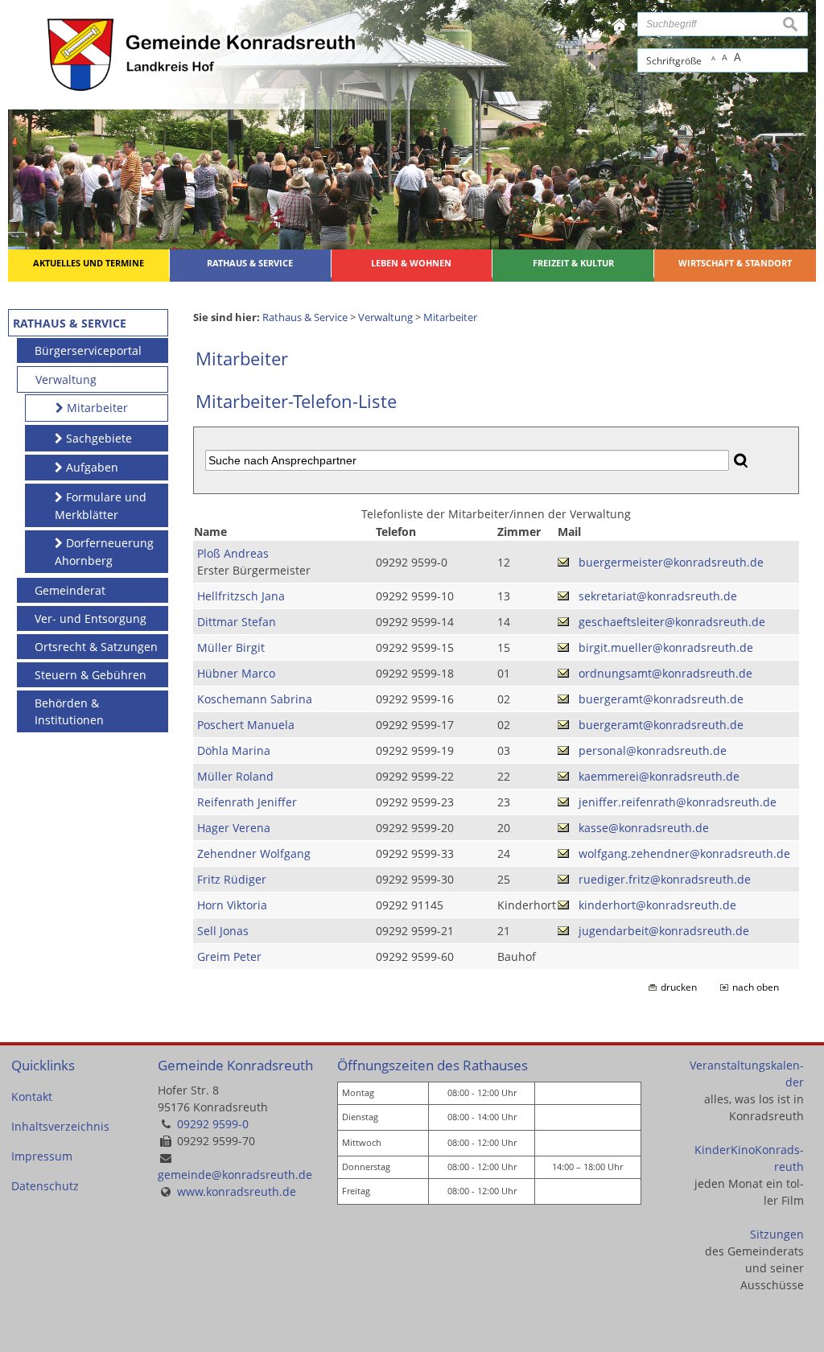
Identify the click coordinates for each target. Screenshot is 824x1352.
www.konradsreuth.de (236, 1191)
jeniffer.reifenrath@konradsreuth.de (678, 802)
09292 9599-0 (213, 1123)
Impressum (41, 1156)
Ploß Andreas (233, 553)
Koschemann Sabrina (254, 699)
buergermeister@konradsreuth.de (671, 562)
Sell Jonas (223, 930)
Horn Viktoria (232, 905)
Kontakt (31, 1096)
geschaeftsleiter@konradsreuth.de (672, 621)
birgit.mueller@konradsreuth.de (666, 647)
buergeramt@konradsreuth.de (661, 699)
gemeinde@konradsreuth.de (235, 1174)
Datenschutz (45, 1185)
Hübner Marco (236, 673)
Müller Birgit (231, 647)
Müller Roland (235, 776)
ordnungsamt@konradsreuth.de (665, 673)
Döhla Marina (233, 750)
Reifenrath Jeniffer (247, 802)
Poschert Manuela (246, 724)
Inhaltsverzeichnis (60, 1126)
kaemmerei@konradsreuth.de (659, 776)
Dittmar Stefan (236, 621)
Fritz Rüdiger (231, 879)
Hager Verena (233, 827)
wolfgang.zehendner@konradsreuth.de (684, 853)
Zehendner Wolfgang (254, 853)
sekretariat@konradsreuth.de (658, 596)
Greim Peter (229, 956)
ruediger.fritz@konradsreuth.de (665, 879)
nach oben (755, 987)
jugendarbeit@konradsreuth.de (664, 930)
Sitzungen (777, 1234)
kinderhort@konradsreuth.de (657, 905)
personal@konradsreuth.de (653, 750)
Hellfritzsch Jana (241, 596)
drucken (679, 987)
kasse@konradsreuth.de (644, 827)
